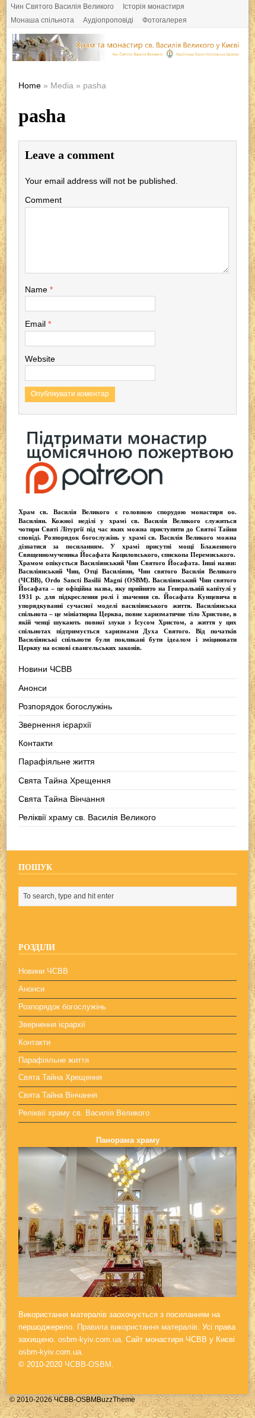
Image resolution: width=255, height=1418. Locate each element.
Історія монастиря (153, 6)
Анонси (32, 688)
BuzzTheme (116, 1399)
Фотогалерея (164, 20)
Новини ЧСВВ (45, 669)
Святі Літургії (63, 529)
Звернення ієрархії (54, 724)
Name (37, 289)
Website (40, 359)
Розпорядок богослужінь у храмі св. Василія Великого (129, 537)
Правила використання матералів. (138, 1327)
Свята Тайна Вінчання (61, 799)
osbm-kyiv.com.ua (89, 1339)
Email (36, 324)
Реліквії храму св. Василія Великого (87, 817)
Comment (43, 200)
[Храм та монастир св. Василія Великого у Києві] (127, 54)
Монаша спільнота (42, 20)
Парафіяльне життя (56, 761)
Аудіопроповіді (108, 20)
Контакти (35, 743)
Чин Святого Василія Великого (62, 6)
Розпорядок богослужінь (65, 706)
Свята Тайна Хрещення (64, 780)
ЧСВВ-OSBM (88, 1364)
